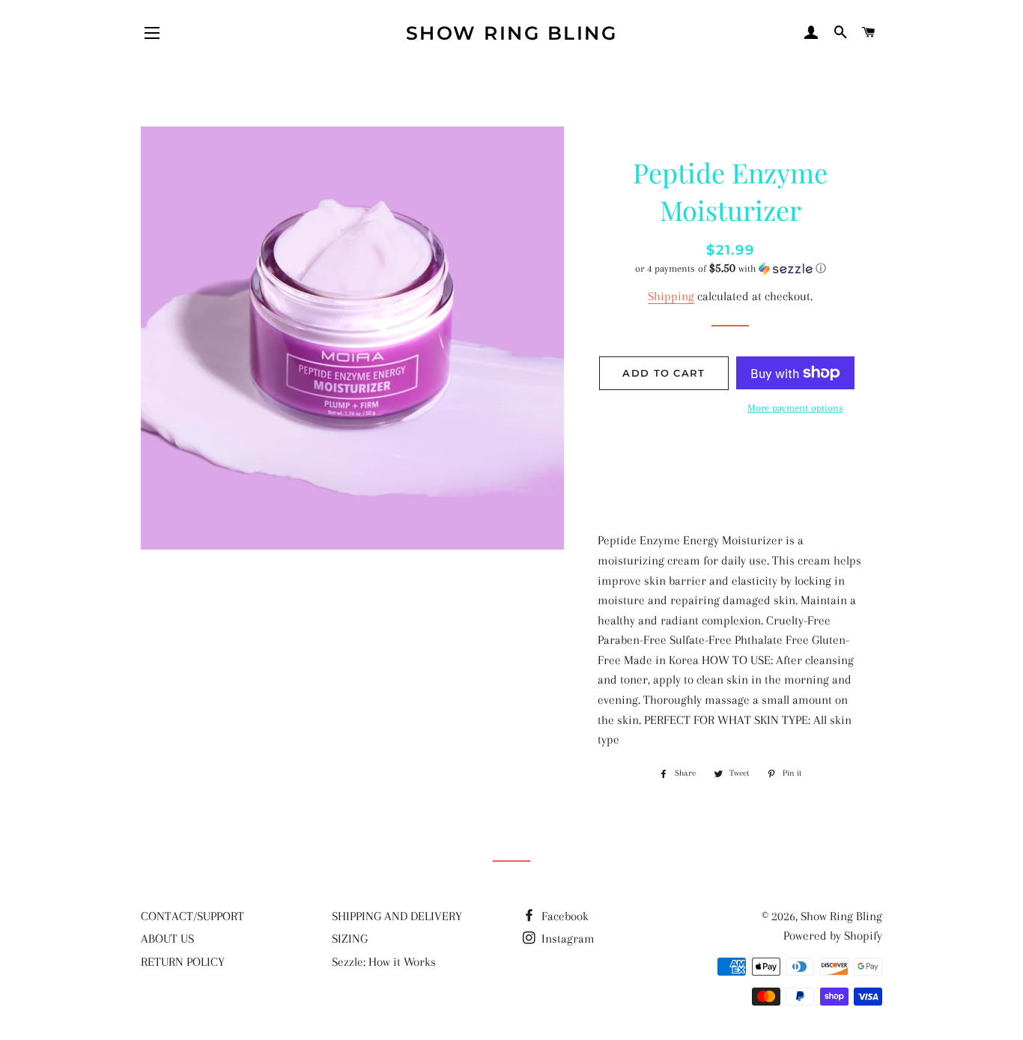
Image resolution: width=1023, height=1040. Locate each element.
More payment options (795, 407)
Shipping (671, 296)
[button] (730, 268)
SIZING (350, 938)
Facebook (563, 916)
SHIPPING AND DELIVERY (397, 916)
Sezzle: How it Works (384, 962)
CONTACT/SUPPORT (192, 916)
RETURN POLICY (183, 962)
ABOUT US (167, 938)
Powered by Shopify (832, 935)
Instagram (566, 938)
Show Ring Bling (512, 33)
